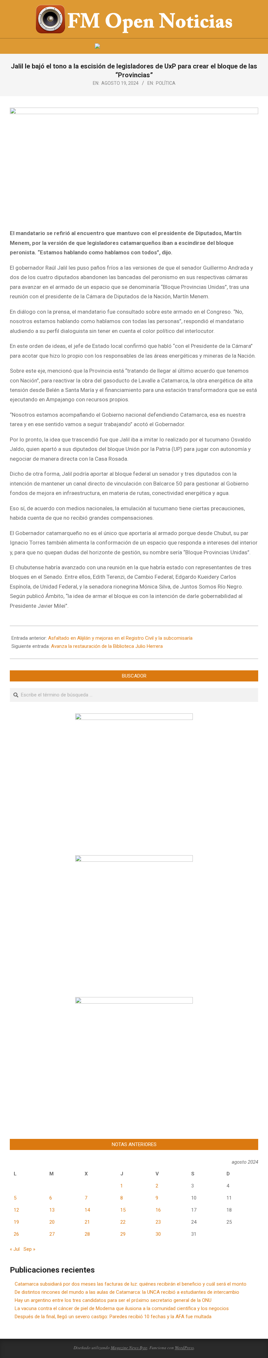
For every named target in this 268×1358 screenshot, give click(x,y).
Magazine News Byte (129, 1348)
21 (87, 1222)
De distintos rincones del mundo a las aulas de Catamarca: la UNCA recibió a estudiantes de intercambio (127, 1292)
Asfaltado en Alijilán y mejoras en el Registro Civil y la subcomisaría (120, 638)
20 (52, 1222)
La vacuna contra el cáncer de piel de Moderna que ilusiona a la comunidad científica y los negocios (122, 1308)
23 (158, 1222)
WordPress (184, 1348)
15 (123, 1210)
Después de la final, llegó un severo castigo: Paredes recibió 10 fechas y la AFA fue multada (113, 1317)
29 (123, 1234)
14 (87, 1210)
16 (158, 1210)
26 (16, 1234)
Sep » (29, 1249)
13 (52, 1210)
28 (87, 1234)
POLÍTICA (166, 83)
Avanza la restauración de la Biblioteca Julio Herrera (107, 646)
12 (16, 1210)
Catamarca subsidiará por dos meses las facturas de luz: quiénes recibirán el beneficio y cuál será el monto (130, 1284)
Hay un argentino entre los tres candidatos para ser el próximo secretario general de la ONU (113, 1300)
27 (52, 1234)
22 (123, 1222)
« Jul (15, 1249)
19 (16, 1222)
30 (158, 1234)
